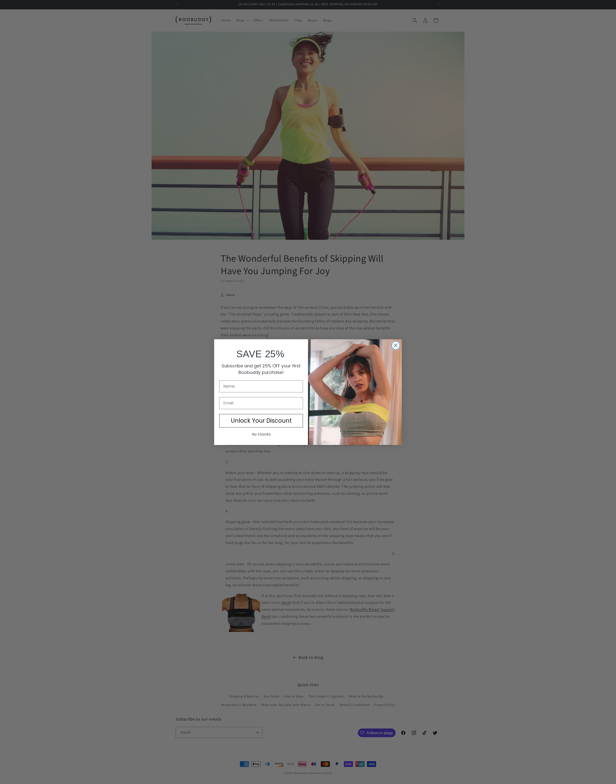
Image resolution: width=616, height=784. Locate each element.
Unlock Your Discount (261, 421)
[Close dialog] (395, 345)
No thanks (261, 434)
